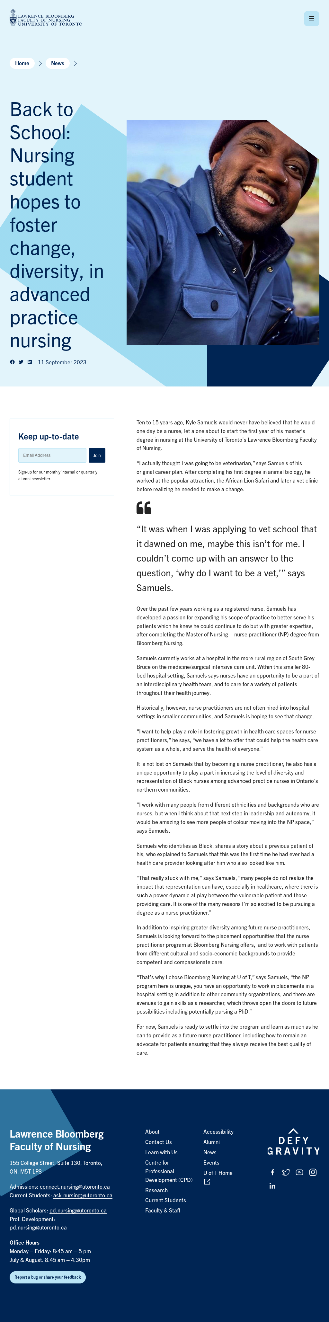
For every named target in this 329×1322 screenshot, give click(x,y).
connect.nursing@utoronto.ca (75, 1187)
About (152, 1132)
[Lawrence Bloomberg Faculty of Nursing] (46, 18)
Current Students (165, 1200)
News (57, 63)
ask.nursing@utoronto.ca (82, 1195)
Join (97, 455)
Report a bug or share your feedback (47, 1277)
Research (156, 1190)
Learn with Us (161, 1152)
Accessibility (218, 1132)
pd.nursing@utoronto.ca (78, 1210)
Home (22, 63)
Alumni (211, 1142)
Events (211, 1163)
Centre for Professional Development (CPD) (169, 1171)
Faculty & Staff (162, 1210)
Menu (311, 18)
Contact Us (158, 1142)
